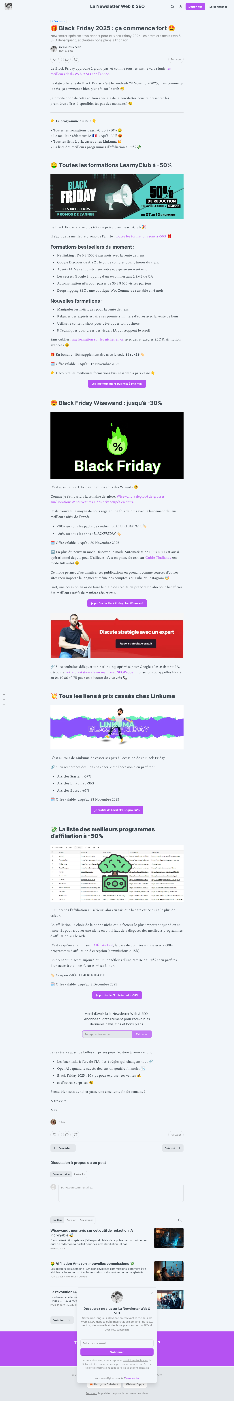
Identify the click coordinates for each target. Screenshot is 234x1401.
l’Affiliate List (102, 945)
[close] (152, 1293)
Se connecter (218, 6)
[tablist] (68, 1174)
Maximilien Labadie (70, 47)
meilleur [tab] (58, 1220)
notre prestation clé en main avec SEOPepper (100, 672)
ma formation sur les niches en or (97, 339)
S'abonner (195, 6)
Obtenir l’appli (135, 1384)
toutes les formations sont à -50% (141, 236)
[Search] (172, 6)
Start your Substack (105, 1384)
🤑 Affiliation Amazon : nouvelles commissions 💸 (92, 1264)
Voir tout (59, 1320)
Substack (91, 1393)
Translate (58, 21)
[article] (117, 1242)
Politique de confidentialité (134, 1367)
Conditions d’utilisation (135, 1360)
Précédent (65, 1148)
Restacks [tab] (79, 1174)
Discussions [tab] (86, 1220)
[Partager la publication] (180, 6)
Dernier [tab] (71, 1220)
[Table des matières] (4, 700)
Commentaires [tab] (61, 1174)
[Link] (45, 165)
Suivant (170, 1148)
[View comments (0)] (67, 59)
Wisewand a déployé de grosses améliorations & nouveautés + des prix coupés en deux (107, 499)
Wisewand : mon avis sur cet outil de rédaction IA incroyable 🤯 (91, 1232)
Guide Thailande (158, 557)
